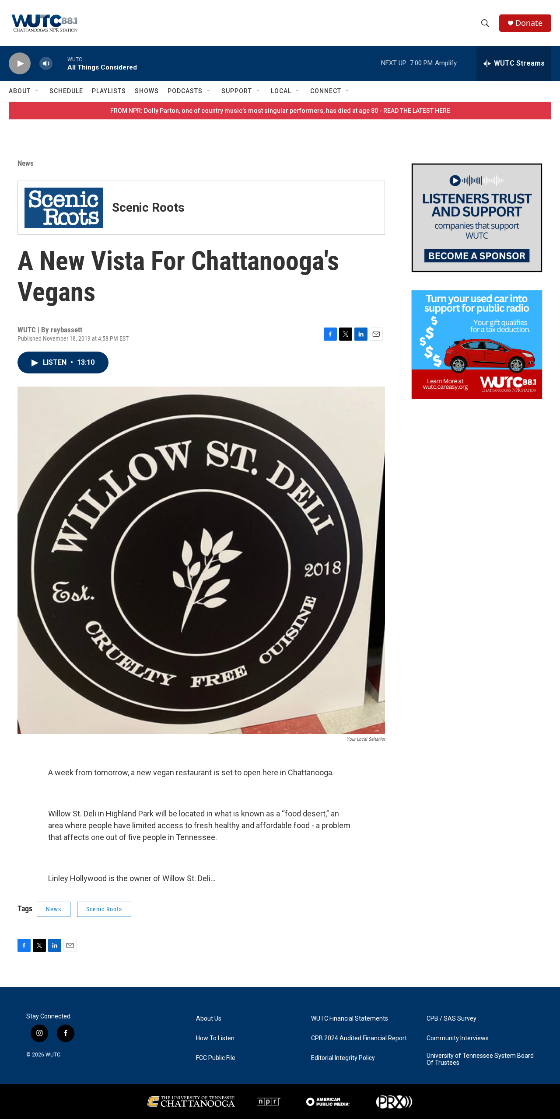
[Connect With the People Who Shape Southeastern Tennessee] (477, 218)
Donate (528, 23)
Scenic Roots (104, 909)
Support (236, 90)
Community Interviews (458, 1038)
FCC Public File (215, 1058)
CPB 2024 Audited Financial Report (359, 1038)
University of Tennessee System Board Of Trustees (480, 1059)
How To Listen (215, 1038)
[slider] (60, 63)
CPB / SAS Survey (451, 1018)
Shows (147, 90)
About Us (208, 1018)
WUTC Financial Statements (349, 1018)
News (26, 163)
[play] (20, 64)
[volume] (45, 63)
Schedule (66, 90)
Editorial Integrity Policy (343, 1058)
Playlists (109, 90)
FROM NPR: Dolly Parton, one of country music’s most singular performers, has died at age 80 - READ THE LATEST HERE (280, 110)
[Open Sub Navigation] (37, 90)
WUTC (53, 1055)
